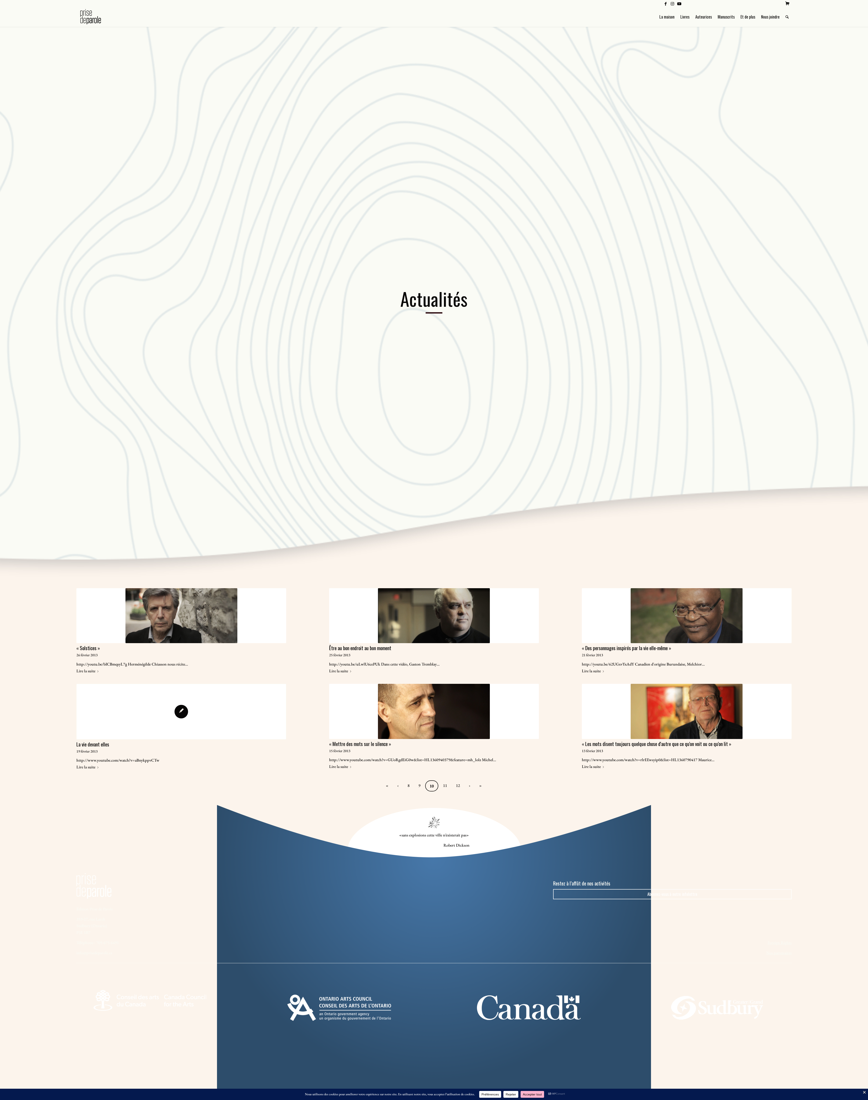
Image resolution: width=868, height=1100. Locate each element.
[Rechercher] (787, 17)
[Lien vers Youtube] (679, 3)
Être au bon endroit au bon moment (360, 648)
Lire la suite (85, 670)
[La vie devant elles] (181, 711)
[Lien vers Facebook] (665, 3)
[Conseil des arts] (149, 1000)
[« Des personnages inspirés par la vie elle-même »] (687, 615)
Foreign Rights (780, 942)
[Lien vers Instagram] (672, 3)
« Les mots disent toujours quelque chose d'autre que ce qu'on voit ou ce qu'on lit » (656, 743)
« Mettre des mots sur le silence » (360, 743)
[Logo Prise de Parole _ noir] (96, 17)
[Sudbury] (718, 1008)
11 (445, 785)
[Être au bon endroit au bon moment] (434, 615)
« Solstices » (88, 648)
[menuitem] (787, 3)
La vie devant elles (92, 744)
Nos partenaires (779, 952)
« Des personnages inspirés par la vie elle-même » (626, 648)
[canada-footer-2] (529, 1007)
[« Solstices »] (181, 615)
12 (458, 785)
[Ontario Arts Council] (339, 1008)
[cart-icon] (787, 3)
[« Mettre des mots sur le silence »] (434, 711)
